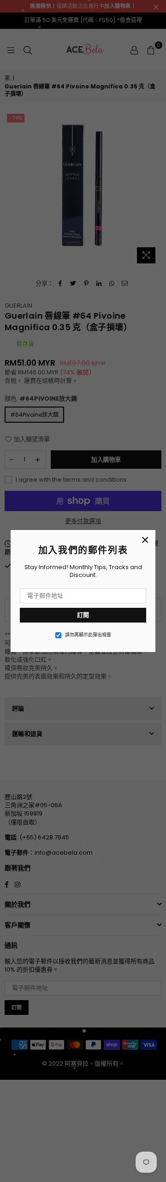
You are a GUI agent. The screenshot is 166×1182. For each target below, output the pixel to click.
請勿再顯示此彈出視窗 (88, 635)
